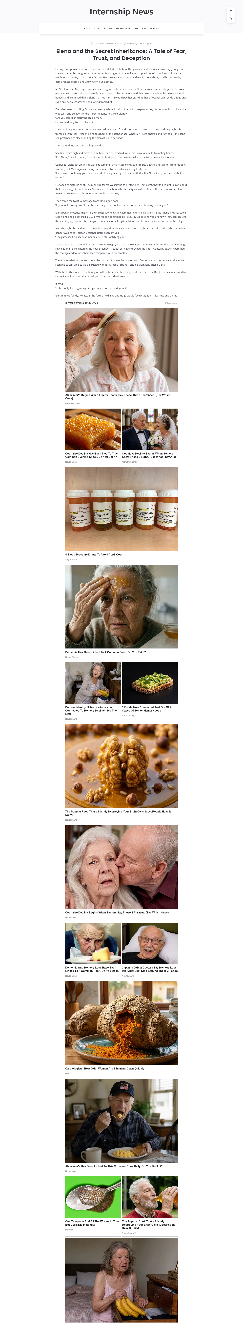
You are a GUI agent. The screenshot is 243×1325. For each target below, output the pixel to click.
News (97, 28)
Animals (107, 28)
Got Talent (140, 28)
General (154, 28)
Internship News (121, 12)
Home (87, 28)
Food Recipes (123, 28)
